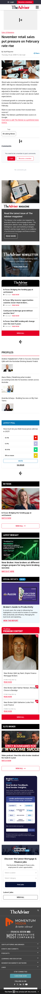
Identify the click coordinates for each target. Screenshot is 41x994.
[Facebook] (15, 984)
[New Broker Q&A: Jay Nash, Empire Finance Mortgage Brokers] (20, 652)
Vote (20, 461)
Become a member (25, 2)
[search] (38, 910)
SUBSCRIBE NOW (20, 267)
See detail (20, 465)
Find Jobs (20, 884)
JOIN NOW (31, 830)
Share (37, 53)
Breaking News (9, 134)
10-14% (7, 449)
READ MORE (11, 236)
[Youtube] (26, 984)
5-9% (7, 444)
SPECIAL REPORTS (13, 579)
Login (12, 2)
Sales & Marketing (8, 32)
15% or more (9, 455)
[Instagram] (23, 984)
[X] (18, 984)
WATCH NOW (6, 518)
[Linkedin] (20, 984)
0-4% (7, 438)
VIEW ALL (20, 333)
